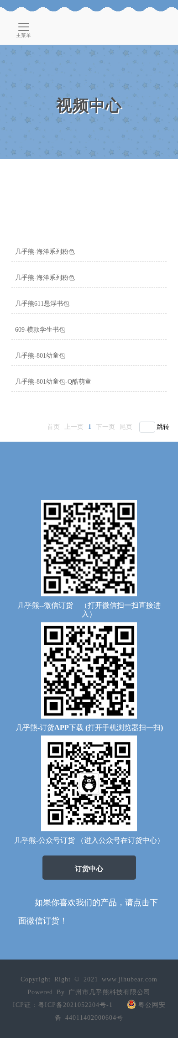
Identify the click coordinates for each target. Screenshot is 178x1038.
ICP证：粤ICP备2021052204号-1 (63, 1004)
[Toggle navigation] (23, 27)
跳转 (163, 426)
